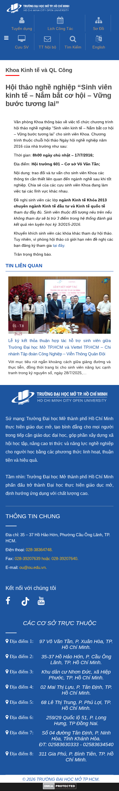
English (98, 47)
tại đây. (59, 245)
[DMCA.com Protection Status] (59, 788)
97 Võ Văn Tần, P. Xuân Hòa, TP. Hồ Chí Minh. (60, 644)
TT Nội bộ (47, 47)
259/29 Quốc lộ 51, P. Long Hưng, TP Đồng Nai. (58, 720)
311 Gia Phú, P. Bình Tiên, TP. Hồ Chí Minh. (61, 756)
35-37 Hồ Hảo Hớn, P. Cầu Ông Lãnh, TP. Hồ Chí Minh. (59, 659)
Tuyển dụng (21, 28)
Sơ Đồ (98, 28)
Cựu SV (22, 47)
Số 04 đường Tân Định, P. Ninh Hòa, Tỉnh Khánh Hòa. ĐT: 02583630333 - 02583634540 (60, 738)
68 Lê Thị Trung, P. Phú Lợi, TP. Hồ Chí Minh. (59, 705)
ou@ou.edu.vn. (33, 567)
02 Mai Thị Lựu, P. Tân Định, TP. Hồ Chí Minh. (60, 690)
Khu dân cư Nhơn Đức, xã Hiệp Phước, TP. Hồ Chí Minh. (59, 674)
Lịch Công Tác (60, 28)
